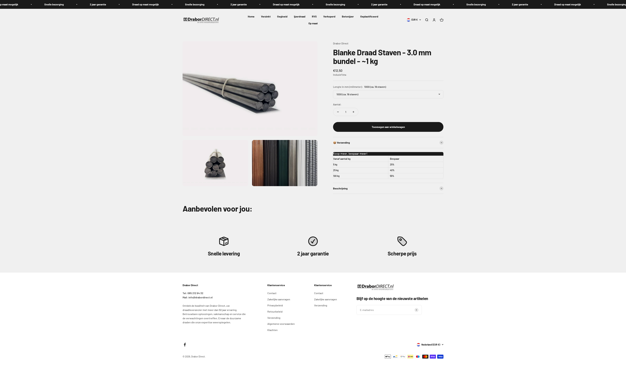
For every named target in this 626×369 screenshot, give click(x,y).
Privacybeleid (275, 305)
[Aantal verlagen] (338, 112)
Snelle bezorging (40, 4)
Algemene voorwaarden (281, 323)
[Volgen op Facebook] (185, 344)
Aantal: (337, 104)
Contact (271, 293)
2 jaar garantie (84, 4)
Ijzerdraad (299, 16)
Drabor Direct (340, 43)
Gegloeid (282, 16)
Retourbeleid (275, 311)
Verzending (273, 317)
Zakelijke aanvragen (278, 299)
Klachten (272, 329)
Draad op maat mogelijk (131, 4)
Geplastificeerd (369, 16)
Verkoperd (329, 16)
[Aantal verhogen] (353, 112)
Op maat (313, 23)
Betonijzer (348, 16)
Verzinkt (266, 16)
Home (251, 16)
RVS (314, 16)
